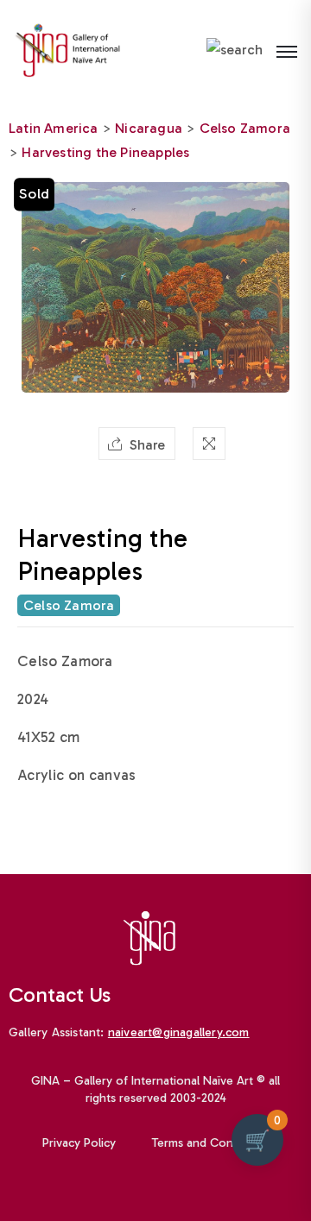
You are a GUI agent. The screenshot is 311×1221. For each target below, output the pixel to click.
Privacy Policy (79, 1143)
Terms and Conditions (211, 1143)
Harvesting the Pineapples (105, 152)
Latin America (53, 128)
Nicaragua (148, 128)
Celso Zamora (245, 128)
